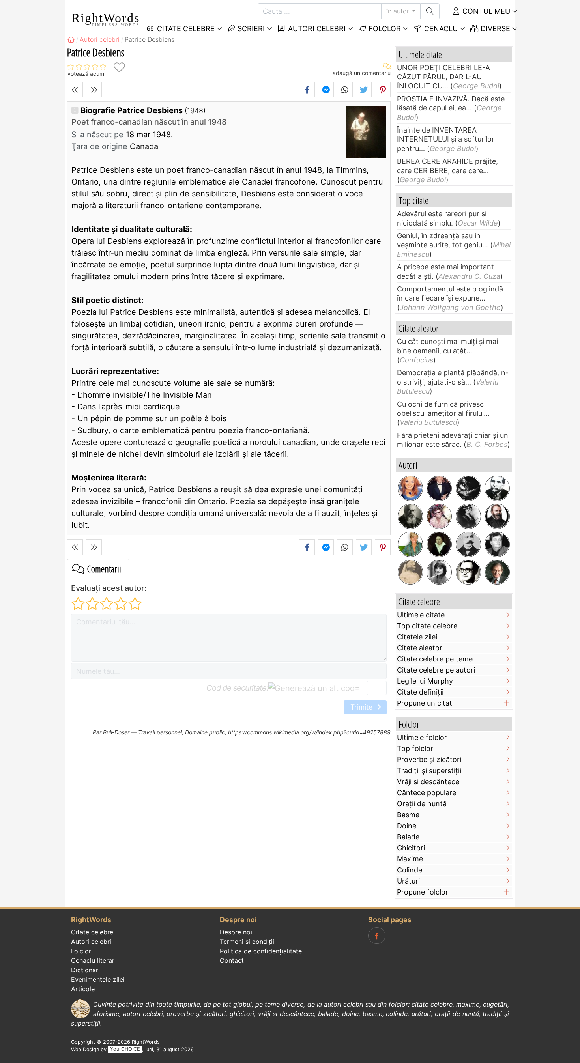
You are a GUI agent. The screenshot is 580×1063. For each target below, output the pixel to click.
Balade (408, 837)
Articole (83, 989)
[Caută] (430, 11)
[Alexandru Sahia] (468, 572)
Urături (408, 881)
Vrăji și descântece (428, 781)
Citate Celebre (185, 28)
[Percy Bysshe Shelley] (439, 544)
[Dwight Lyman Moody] (497, 516)
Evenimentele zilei (98, 979)
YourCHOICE (125, 1049)
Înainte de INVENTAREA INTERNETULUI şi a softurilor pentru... (445, 139)
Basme (408, 815)
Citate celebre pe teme (435, 659)
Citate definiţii (420, 692)
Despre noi (236, 932)
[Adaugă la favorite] (119, 67)
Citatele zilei (417, 637)
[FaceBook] (376, 935)
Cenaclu (440, 28)
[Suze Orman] (410, 544)
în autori (398, 11)
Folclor (384, 28)
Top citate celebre (427, 626)
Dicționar (84, 970)
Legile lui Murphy (425, 681)
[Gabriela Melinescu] (439, 572)
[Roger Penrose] (497, 572)
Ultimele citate (421, 615)
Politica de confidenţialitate (261, 951)
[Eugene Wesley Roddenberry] (439, 516)
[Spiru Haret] (468, 544)
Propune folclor (422, 892)
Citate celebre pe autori (436, 670)
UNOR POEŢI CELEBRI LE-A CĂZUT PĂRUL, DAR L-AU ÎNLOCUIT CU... (443, 77)
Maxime (410, 859)
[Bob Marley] (468, 488)
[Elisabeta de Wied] (410, 572)
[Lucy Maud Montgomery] (468, 516)
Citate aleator (419, 648)
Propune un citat (424, 703)
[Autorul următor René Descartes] (94, 89)
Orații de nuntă (422, 804)
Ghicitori (411, 848)
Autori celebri (316, 28)
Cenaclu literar (92, 960)
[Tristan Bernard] (410, 516)
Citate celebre (92, 932)
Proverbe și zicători (429, 759)
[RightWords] (71, 39)
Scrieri (250, 28)
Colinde (409, 870)
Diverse (494, 28)
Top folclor (415, 748)
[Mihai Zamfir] (497, 544)
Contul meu (485, 11)
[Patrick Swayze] (439, 488)
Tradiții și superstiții (429, 770)
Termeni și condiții (247, 941)
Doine (406, 826)
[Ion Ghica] (497, 488)
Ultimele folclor (422, 737)
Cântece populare (426, 792)
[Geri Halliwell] (410, 488)
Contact (232, 960)
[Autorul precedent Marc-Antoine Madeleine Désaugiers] (75, 89)
